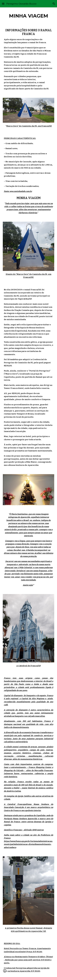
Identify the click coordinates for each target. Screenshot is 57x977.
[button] (3, 3)
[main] (28, 16)
